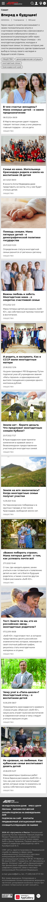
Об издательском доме (14, 806)
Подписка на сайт (11, 818)
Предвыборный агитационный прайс (22, 822)
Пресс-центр (34, 806)
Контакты (28, 818)
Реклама (6, 809)
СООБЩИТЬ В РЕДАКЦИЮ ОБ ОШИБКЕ (20, 825)
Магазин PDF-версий (23, 809)
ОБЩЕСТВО (8, 131)
